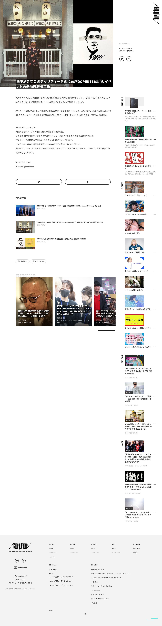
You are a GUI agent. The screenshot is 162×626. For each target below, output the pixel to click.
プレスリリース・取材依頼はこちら (20, 583)
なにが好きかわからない (100, 599)
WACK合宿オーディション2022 (136, 466)
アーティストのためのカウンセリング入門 (106, 578)
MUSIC (121, 43)
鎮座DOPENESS (38, 261)
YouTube (136, 548)
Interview (27, 322)
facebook (24, 561)
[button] (56, 43)
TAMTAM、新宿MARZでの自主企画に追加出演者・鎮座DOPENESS (61, 239)
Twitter (17, 561)
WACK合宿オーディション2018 (61, 577)
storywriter (127, 48)
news (127, 43)
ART (114, 544)
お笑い (135, 553)
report (51, 557)
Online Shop (22, 568)
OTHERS (136, 544)
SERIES (94, 565)
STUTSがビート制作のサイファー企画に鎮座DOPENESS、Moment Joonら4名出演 (69, 206)
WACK (66, 320)
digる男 (94, 603)
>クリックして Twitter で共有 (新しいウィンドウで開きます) (121, 58)
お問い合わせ (20, 579)
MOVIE (136, 405)
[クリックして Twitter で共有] (39, 182)
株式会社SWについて (20, 576)
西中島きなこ (22, 261)
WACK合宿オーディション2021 (73, 321)
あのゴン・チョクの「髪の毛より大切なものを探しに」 (111, 573)
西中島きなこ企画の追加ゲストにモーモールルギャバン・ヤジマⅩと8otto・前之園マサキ (70, 222)
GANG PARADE (129, 493)
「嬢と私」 (95, 582)
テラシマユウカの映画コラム (101, 586)
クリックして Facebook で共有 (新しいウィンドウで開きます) (128, 58)
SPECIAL (60, 320)
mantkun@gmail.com (25, 167)
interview (53, 553)
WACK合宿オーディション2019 (61, 581)
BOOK (20, 322)
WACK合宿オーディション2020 (61, 585)
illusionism (95, 590)
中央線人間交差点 (97, 569)
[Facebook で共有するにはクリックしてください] (88, 182)
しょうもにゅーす (97, 594)
